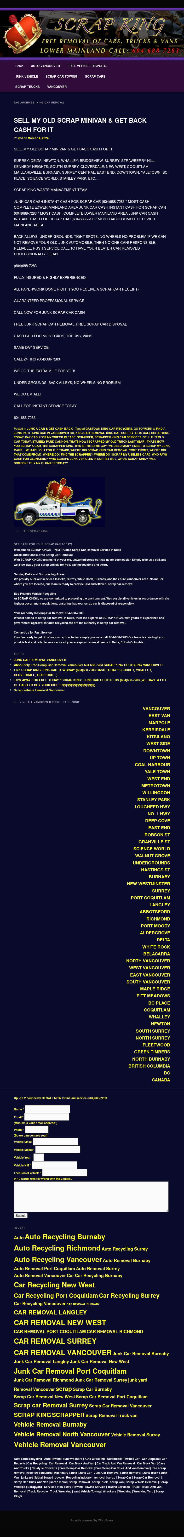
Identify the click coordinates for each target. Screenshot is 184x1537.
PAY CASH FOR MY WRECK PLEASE (50, 437)
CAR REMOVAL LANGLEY (50, 1312)
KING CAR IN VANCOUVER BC (53, 433)
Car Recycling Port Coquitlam (56, 1295)
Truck (123, 1415)
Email (18, 1117)
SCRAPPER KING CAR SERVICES (118, 437)
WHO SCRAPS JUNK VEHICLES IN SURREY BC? (82, 459)
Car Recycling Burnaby (98, 1275)
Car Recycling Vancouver (40, 1303)
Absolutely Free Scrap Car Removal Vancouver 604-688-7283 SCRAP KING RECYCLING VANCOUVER (88, 665)
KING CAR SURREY (119, 433)
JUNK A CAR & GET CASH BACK (50, 428)
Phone (19, 1129)
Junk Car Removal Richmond (44, 1380)
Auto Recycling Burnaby (65, 1236)
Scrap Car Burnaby (92, 1389)
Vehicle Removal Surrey (135, 1435)
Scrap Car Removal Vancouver (120, 1406)
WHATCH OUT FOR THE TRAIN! (47, 450)
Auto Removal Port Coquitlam (44, 1268)
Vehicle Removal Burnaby (50, 1424)
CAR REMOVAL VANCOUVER (63, 1352)
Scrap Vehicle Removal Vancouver (39, 690)
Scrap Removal (101, 1415)
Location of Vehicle (27, 1173)
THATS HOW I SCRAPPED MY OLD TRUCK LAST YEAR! (107, 441)
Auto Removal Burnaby (126, 1260)
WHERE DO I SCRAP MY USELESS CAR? (122, 454)
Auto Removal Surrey (98, 1268)
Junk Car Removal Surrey (101, 1380)
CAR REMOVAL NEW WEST (60, 1322)
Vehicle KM (22, 1165)
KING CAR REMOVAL (90, 433)
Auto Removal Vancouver (40, 1275)
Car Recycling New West (54, 1285)
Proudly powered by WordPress (92, 1520)
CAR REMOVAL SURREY (55, 1341)
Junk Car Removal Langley (41, 1361)
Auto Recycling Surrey (125, 1249)
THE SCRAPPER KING (57, 446)
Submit (21, 1215)
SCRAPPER (85, 437)
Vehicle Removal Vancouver (60, 1444)
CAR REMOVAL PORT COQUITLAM (50, 1331)
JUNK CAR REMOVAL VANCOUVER (40, 659)
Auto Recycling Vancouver (58, 1259)
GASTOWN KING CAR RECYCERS (109, 428)
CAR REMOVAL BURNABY (83, 1304)
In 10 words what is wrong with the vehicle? (43, 1179)
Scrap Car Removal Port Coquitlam (112, 1397)
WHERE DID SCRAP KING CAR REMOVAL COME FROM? (109, 450)
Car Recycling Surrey (129, 1295)
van (134, 1415)
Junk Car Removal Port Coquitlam (70, 1371)
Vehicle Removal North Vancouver (62, 1434)
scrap (64, 1388)
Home (19, 65)
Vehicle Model (24, 1150)
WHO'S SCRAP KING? (133, 459)
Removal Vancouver (34, 1389)
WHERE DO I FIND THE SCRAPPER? (68, 454)
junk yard (137, 1380)
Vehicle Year (23, 1157)
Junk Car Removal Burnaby (141, 1353)
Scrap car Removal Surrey (51, 1405)
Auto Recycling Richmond (57, 1248)
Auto (19, 1237)
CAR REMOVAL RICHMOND (115, 1331)
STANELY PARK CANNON (50, 441)
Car (70, 1275)
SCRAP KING (32, 1414)
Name (19, 1109)
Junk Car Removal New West (99, 1361)
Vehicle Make (23, 1142)
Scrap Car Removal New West (44, 1397)
